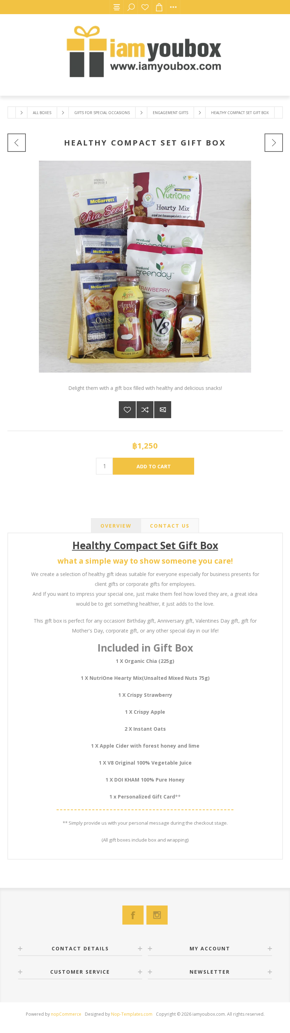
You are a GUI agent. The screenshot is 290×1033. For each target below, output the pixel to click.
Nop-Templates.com (131, 1014)
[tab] (116, 525)
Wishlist (145, 7)
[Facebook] (133, 915)
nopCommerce (66, 1014)
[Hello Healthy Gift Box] (274, 142)
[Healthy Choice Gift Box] (16, 142)
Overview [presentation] (116, 525)
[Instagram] (157, 915)
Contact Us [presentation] (170, 525)
